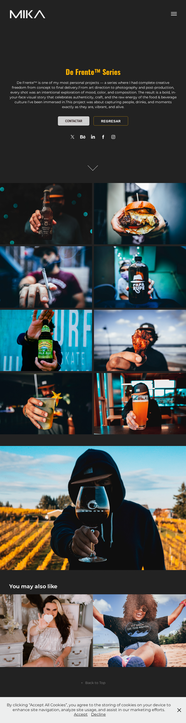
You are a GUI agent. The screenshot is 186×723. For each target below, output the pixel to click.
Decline (98, 714)
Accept (81, 714)
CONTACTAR (73, 121)
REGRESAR (111, 121)
